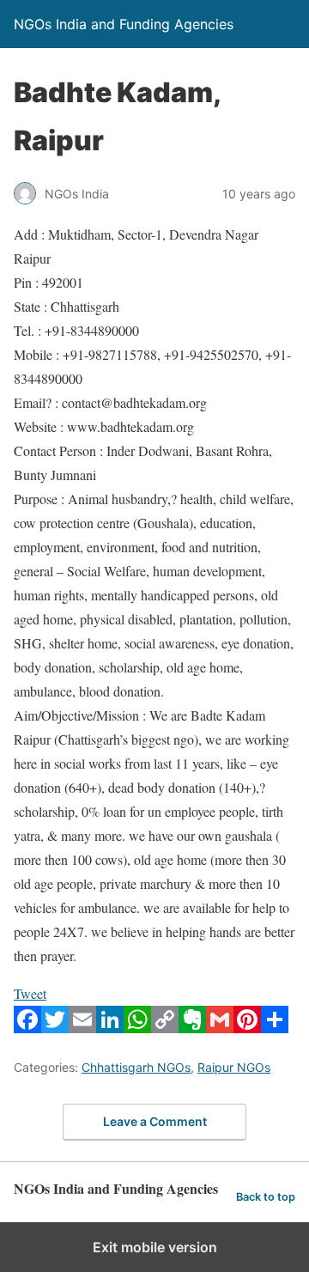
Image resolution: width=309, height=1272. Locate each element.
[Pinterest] (247, 1028)
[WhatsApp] (137, 1028)
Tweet (30, 993)
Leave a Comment (155, 1121)
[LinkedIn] (110, 1028)
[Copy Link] (165, 1028)
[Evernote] (192, 1028)
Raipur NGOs (233, 1067)
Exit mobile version (155, 1247)
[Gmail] (219, 1028)
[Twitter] (55, 1028)
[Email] (82, 1028)
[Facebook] (27, 1028)
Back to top (265, 1196)
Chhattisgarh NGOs (136, 1067)
